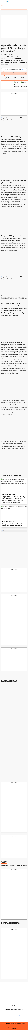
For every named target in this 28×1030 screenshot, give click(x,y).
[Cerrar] (25, 73)
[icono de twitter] (18, 2)
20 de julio (12, 865)
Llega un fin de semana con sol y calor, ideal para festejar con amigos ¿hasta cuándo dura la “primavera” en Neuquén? (13, 499)
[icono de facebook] (14, 2)
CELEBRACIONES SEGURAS (8, 41)
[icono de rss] (26, 2)
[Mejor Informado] (14, 6)
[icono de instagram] (22, 2)
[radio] (3, 2)
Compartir (6, 85)
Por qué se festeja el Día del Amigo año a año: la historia (12, 525)
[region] (14, 27)
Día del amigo (4, 865)
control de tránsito (22, 865)
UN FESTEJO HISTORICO (8, 521)
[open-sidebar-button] (2, 6)
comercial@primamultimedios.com (14, 994)
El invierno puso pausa (8, 494)
